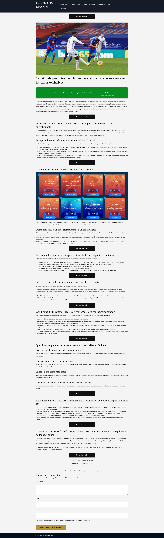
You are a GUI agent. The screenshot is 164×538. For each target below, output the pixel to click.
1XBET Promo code (104, 4)
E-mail (38, 509)
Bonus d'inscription (82, 16)
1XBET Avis (63, 9)
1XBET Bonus (76, 4)
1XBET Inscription (89, 4)
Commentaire (39, 481)
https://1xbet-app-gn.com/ (46, 535)
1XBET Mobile (64, 4)
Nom (38, 498)
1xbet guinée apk (54, 111)
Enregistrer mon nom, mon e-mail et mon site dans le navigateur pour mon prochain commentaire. (63, 520)
